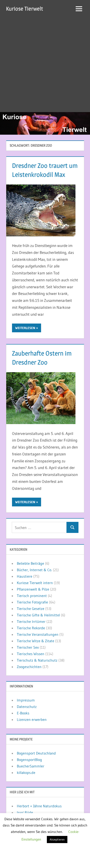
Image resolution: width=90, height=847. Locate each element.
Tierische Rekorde (31, 628)
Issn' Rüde (25, 812)
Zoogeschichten (29, 666)
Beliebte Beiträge (30, 563)
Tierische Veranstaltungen (37, 634)
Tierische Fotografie (32, 602)
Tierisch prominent (32, 595)
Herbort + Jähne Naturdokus (39, 806)
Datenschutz (27, 706)
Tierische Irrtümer (31, 621)
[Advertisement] (45, 65)
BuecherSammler (30, 766)
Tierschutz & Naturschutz (37, 660)
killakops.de (26, 772)
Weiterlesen (25, 328)
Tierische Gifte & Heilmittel (38, 615)
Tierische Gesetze (30, 608)
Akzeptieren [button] (57, 839)
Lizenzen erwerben (32, 719)
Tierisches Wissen (30, 653)
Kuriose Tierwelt (24, 8)
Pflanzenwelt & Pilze (33, 589)
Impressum (26, 700)
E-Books (23, 713)
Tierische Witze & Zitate (35, 641)
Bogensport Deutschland (36, 753)
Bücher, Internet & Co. (34, 570)
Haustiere (24, 576)
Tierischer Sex (28, 647)
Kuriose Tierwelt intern (35, 582)
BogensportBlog (29, 759)
